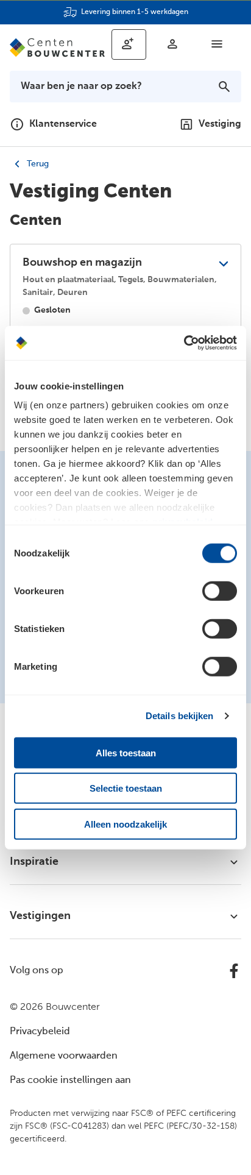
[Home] (57, 47)
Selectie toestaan (126, 788)
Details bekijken (180, 716)
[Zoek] (224, 86)
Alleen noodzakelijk (125, 823)
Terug (36, 164)
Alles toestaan (126, 752)
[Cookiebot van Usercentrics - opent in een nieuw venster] (183, 343)
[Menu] (217, 44)
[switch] (219, 590)
